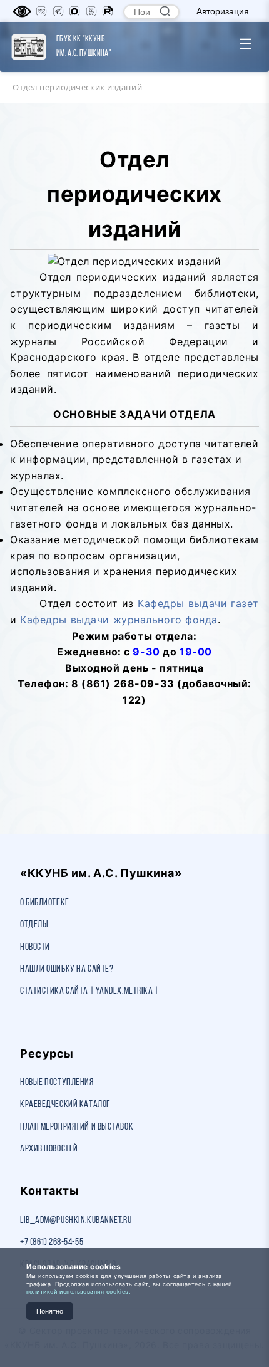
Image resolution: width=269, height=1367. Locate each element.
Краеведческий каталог (65, 1104)
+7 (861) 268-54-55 (51, 1242)
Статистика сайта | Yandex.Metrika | (89, 991)
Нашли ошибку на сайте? (66, 969)
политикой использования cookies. (78, 1291)
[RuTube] (107, 11)
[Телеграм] (58, 11)
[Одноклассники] (91, 11)
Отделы (34, 925)
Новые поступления (57, 1083)
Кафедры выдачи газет (198, 603)
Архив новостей (49, 1149)
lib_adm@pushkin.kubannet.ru (75, 1220)
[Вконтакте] (41, 11)
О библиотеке (44, 903)
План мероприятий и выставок (76, 1127)
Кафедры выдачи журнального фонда (119, 619)
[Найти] (165, 11)
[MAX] (74, 11)
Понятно (49, 1311)
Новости (35, 947)
